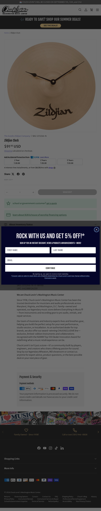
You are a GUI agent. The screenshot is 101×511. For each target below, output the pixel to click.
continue (50, 268)
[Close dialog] (96, 229)
